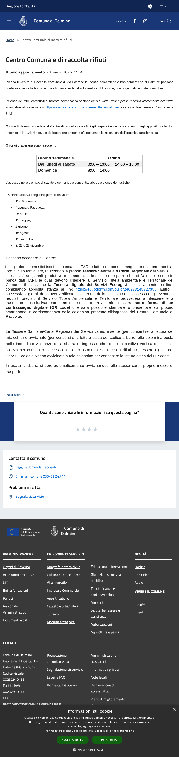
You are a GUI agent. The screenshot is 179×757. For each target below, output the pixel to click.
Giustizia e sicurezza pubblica (106, 577)
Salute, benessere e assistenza (105, 613)
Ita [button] (161, 6)
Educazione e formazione (109, 566)
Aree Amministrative (18, 574)
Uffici (7, 582)
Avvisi (139, 582)
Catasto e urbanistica (62, 606)
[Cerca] (169, 21)
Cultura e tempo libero (63, 574)
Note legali (99, 677)
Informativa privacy (105, 669)
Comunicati (143, 574)
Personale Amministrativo (14, 609)
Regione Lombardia (21, 6)
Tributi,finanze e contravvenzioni (103, 591)
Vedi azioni (14, 394)
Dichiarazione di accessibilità (102, 688)
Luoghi (140, 604)
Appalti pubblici (58, 598)
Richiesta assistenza (62, 685)
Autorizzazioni (101, 624)
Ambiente (98, 602)
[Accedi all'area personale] (150, 6)
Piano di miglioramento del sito (108, 702)
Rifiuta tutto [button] (107, 739)
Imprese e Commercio (63, 590)
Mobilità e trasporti (61, 621)
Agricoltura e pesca (105, 632)
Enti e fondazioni (15, 590)
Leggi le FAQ (56, 677)
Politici (8, 598)
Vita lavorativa (58, 582)
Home (10, 39)
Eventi (139, 612)
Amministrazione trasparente (103, 658)
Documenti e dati (15, 620)
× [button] (174, 709)
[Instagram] (143, 21)
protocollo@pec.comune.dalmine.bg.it (32, 703)
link (131, 731)
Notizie (140, 566)
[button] (89, 749)
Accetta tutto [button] (73, 740)
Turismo (53, 614)
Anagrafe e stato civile (63, 566)
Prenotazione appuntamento (58, 658)
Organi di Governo (16, 566)
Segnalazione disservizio (65, 669)
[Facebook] (132, 21)
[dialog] (89, 731)
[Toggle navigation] (9, 20)
